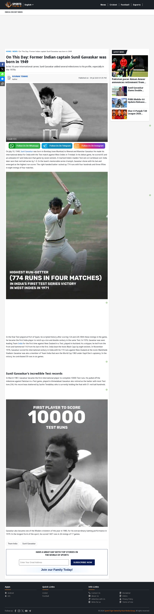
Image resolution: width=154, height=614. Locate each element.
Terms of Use (127, 602)
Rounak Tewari (20, 76)
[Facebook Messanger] (2, 78)
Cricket (113, 4)
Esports (137, 4)
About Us (95, 596)
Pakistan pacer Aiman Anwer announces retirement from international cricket (128, 81)
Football (125, 4)
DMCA (124, 596)
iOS (9, 596)
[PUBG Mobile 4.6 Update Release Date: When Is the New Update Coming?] (119, 103)
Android (11, 593)
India (20, 343)
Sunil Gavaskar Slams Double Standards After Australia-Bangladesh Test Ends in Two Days (137, 89)
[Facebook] (2, 64)
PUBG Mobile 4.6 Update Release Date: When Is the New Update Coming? (137, 100)
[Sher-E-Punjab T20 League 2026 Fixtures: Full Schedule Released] (119, 114)
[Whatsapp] (2, 74)
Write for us (96, 602)
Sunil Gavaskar (27, 151)
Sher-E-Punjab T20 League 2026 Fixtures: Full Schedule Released (138, 112)
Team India (12, 544)
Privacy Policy (127, 599)
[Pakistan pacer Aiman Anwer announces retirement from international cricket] (130, 66)
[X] (2, 69)
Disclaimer (126, 593)
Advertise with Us (98, 599)
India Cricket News (14, 12)
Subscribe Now (82, 562)
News (103, 4)
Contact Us (95, 593)
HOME (8, 51)
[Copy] (2, 83)
